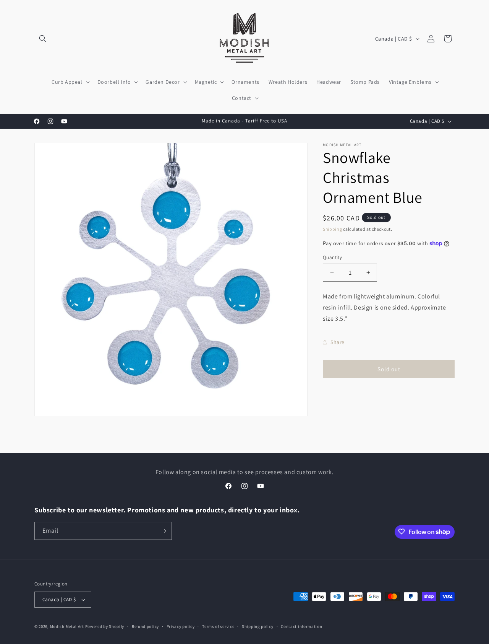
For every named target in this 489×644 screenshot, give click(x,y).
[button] (42, 38)
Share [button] (337, 342)
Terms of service (218, 626)
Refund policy (145, 626)
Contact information (301, 626)
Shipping (332, 229)
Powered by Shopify (105, 626)
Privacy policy (181, 626)
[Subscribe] (163, 531)
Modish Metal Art (67, 626)
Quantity (332, 257)
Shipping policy (258, 626)
